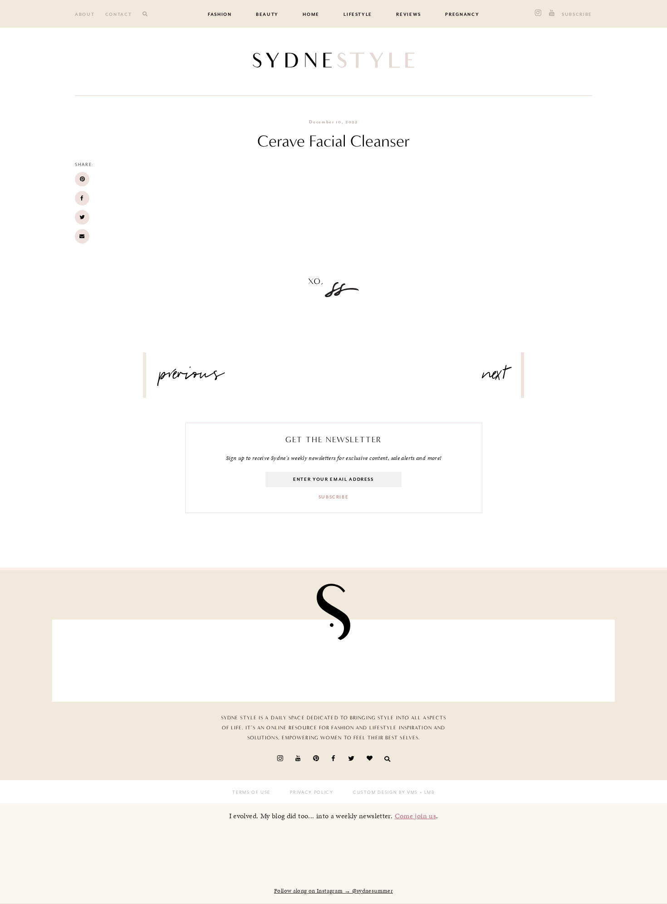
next (494, 377)
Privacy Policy (311, 792)
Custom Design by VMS (385, 792)
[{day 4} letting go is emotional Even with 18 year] (196, 658)
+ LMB (426, 792)
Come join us (415, 816)
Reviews (408, 14)
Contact (118, 14)
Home (311, 14)
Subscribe (577, 14)
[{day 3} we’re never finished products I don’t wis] (379, 658)
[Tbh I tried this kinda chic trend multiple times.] (471, 658)
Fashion (220, 14)
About (84, 14)
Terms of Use (251, 792)
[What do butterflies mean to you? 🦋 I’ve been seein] (104, 658)
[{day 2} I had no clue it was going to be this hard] (562, 658)
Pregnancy (462, 14)
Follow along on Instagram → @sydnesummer (333, 891)
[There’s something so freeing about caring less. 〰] (287, 658)
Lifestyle (357, 14)
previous (192, 377)
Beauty (267, 14)
